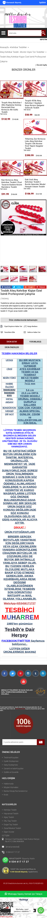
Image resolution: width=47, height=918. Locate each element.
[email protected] (12, 847)
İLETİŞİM (5, 835)
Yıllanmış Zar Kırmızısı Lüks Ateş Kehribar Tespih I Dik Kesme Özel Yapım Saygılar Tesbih (35, 143)
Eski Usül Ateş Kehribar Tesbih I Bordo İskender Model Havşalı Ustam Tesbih (35, 183)
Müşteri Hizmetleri (11, 787)
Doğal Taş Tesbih (11, 824)
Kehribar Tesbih (10, 810)
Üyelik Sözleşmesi (11, 761)
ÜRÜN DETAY (12, 342)
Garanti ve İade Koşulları (14, 768)
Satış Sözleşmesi (11, 765)
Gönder (41, 742)
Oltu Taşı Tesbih (10, 821)
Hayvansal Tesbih (11, 813)
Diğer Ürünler (9, 832)
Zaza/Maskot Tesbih (12, 828)
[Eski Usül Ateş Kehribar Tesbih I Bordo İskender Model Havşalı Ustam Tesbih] (35, 167)
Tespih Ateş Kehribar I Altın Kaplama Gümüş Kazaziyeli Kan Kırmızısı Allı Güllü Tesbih (11, 107)
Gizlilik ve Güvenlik (11, 772)
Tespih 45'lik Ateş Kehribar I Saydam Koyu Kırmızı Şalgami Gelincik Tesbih (34, 104)
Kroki (6, 795)
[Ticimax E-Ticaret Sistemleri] (23, 900)
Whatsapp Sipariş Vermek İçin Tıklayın (25, 894)
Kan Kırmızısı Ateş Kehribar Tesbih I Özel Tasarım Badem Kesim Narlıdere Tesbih (11, 183)
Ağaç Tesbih (9, 817)
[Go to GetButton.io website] (41, 915)
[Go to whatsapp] (40, 910)
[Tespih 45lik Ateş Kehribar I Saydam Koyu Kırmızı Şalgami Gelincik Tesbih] (35, 89)
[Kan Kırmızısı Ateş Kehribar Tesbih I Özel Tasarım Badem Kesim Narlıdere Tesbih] (11, 168)
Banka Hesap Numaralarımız (15, 791)
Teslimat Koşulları (11, 757)
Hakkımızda (8, 784)
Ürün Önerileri (12, 347)
